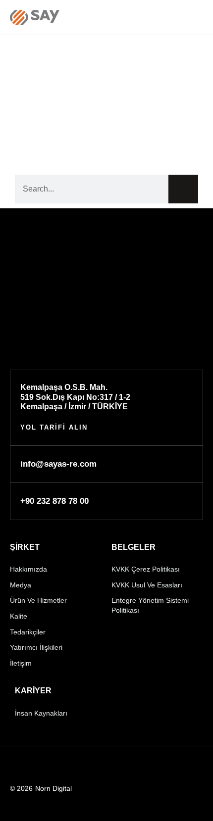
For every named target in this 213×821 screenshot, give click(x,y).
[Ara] (183, 189)
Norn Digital (53, 788)
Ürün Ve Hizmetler (38, 600)
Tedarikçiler (28, 632)
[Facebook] (39, 766)
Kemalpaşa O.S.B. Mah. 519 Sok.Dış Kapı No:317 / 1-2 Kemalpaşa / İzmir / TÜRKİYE (75, 396)
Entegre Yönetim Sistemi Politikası (150, 605)
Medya (20, 585)
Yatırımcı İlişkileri (36, 647)
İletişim (21, 663)
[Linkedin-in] (14, 766)
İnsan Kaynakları (41, 713)
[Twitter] (87, 766)
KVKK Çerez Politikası (145, 569)
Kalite (18, 616)
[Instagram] (63, 766)
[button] (197, 17)
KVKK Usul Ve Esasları (146, 585)
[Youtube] (111, 766)
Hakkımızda (28, 569)
